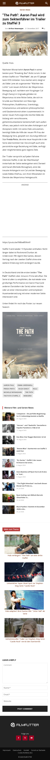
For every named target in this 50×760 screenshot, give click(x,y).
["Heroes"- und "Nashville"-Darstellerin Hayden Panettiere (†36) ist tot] (8, 428)
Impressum (7, 750)
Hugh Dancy (23, 389)
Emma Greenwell (25, 385)
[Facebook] (18, 738)
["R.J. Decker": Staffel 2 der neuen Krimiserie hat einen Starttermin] (8, 463)
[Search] (46, 3)
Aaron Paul (9, 385)
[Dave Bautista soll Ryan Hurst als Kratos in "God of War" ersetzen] (8, 475)
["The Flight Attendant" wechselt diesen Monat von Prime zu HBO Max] (8, 486)
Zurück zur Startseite (38, 750)
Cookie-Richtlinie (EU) (25, 753)
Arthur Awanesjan (16, 28)
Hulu (35, 389)
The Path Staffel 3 (12, 396)
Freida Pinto (9, 389)
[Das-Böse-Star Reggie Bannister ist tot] (8, 440)
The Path (29, 392)
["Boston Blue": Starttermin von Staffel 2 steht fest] (8, 451)
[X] (25, 738)
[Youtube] (31, 738)
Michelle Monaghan (13, 392)
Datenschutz (17, 750)
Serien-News (25, 10)
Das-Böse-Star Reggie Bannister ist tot (31, 437)
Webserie (28, 396)
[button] (4, 3)
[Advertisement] (25, 211)
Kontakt (26, 750)
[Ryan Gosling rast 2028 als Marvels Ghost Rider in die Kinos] (8, 498)
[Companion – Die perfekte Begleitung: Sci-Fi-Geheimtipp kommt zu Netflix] (8, 416)
